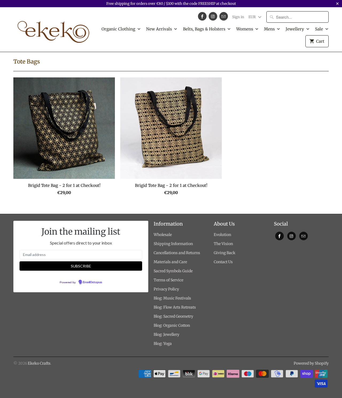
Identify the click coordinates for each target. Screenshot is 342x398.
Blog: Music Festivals (172, 298)
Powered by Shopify (311, 363)
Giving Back (224, 252)
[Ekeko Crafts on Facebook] (202, 16)
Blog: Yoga (163, 343)
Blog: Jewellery (166, 334)
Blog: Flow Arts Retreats (175, 307)
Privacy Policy (166, 289)
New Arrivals (159, 28)
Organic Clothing (119, 28)
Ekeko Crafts (39, 363)
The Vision (223, 243)
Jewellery (295, 28)
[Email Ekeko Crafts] (223, 16)
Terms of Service (168, 280)
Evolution (222, 234)
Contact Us (223, 261)
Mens (270, 28)
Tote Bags (26, 61)
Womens (245, 28)
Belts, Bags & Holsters (204, 28)
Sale (319, 28)
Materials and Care (170, 261)
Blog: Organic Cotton (172, 325)
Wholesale (163, 234)
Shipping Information (173, 243)
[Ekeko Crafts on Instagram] (213, 16)
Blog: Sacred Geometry (173, 316)
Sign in (238, 17)
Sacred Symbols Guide (173, 271)
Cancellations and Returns (177, 252)
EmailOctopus (92, 282)
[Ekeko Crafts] (53, 29)
